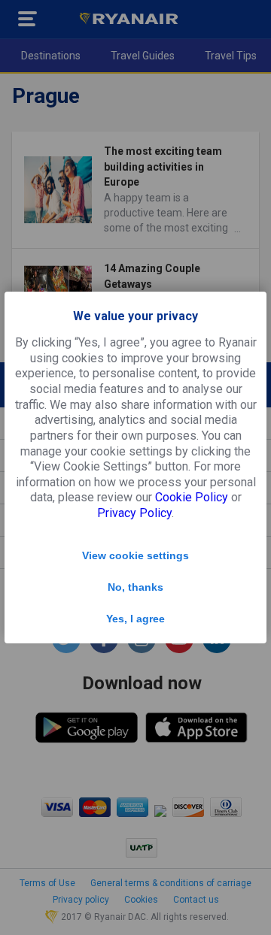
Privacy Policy (134, 513)
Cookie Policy (191, 497)
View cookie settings (135, 555)
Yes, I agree (135, 619)
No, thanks (135, 587)
